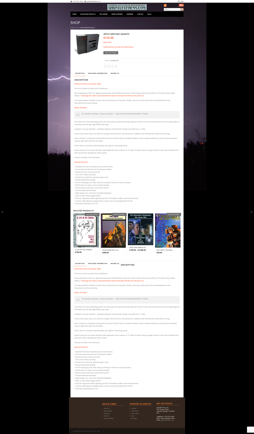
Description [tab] (79, 73)
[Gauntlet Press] (127, 7)
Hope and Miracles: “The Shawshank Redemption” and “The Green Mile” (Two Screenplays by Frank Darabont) (138, 247)
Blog (149, 14)
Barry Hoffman (117, 14)
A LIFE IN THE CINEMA (83, 250)
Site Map (134, 418)
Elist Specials (108, 411)
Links (132, 416)
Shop (77, 27)
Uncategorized (114, 60)
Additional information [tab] (97, 73)
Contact (140, 14)
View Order (134, 411)
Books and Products (88, 14)
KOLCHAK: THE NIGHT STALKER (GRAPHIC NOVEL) (165, 250)
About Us (107, 408)
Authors (106, 416)
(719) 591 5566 (78, 1)
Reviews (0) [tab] (115, 73)
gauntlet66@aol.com (93, 1)
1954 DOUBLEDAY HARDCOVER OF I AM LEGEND (111, 250)
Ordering (130, 14)
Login (182, 1)
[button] (96, 36)
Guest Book (135, 413)
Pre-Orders (104, 14)
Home (74, 14)
